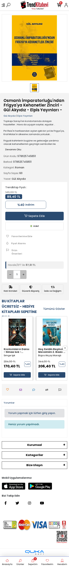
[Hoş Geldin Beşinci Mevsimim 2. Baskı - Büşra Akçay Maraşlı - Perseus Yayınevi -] (51, 332)
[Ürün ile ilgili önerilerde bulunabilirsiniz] (61, 390)
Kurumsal (34, 445)
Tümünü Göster (54, 309)
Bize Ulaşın (34, 465)
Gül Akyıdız (10, 115)
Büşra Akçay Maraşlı (49, 355)
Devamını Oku (13, 149)
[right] (65, 348)
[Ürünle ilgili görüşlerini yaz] (34, 390)
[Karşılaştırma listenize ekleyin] (48, 390)
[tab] (9, 402)
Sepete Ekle (36, 216)
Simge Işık (9, 355)
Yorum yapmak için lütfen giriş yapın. (32, 413)
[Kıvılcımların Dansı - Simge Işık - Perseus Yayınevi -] (17, 332)
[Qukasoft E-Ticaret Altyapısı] (34, 552)
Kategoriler (34, 455)
